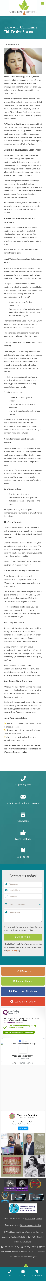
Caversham (30, 1218)
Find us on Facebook (24, 991)
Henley (39, 1218)
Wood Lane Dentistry (22, 1056)
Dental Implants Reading (30, 1225)
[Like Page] (19, 1041)
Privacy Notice (29, 1247)
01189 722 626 (23, 785)
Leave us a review (24, 1001)
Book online (23, 857)
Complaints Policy (11, 1247)
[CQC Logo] (11, 1014)
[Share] (26, 1041)
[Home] (23, 15)
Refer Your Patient (23, 981)
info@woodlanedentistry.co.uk (23, 803)
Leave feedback (23, 839)
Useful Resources (23, 971)
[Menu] (42, 3)
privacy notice (13, 951)
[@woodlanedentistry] (12, 1116)
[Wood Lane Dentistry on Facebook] (23, 1049)
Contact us (23, 821)
